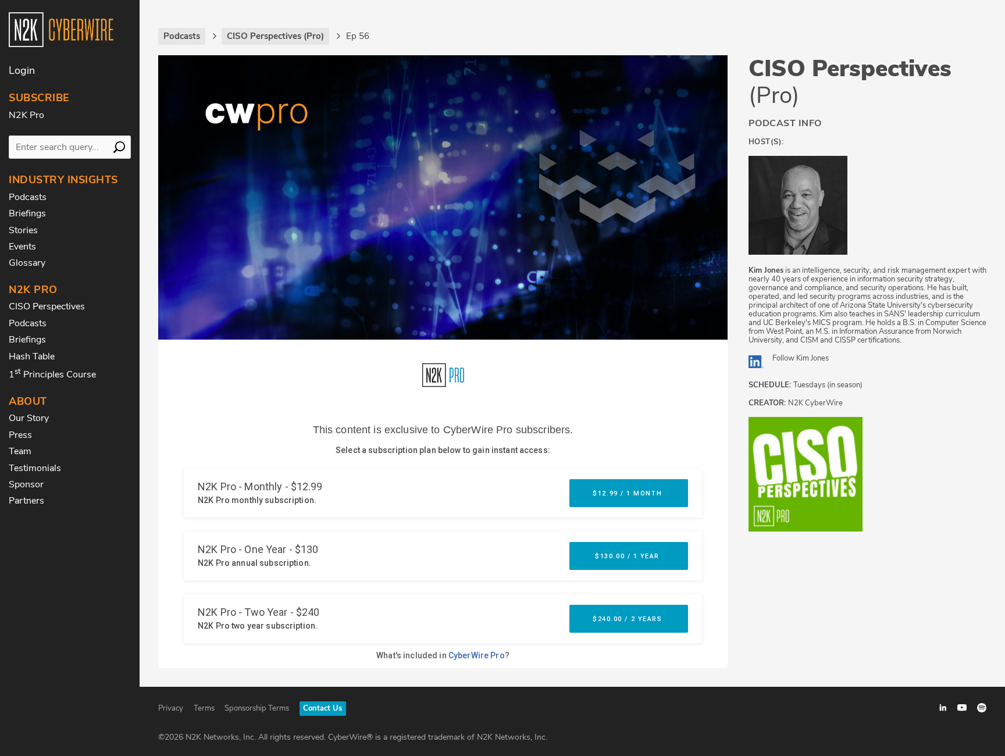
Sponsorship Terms (256, 708)
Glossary (27, 262)
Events (22, 246)
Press (20, 435)
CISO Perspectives (47, 306)
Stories (23, 230)
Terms (204, 708)
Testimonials (35, 468)
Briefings (27, 213)
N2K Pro (26, 115)
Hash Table (32, 356)
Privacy (170, 708)
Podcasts (28, 197)
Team (20, 451)
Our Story (29, 418)
